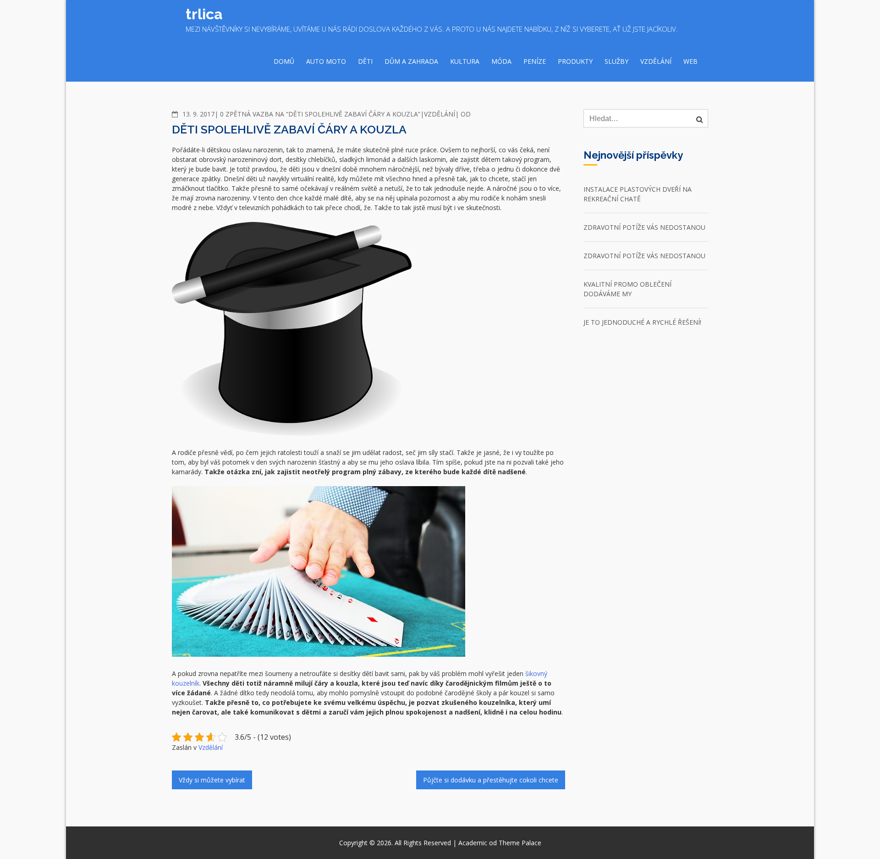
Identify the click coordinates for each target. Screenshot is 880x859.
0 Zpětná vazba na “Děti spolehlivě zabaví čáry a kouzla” (320, 114)
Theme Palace (520, 842)
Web (690, 61)
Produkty (575, 61)
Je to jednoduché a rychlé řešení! (642, 322)
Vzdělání (655, 61)
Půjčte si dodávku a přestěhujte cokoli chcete (490, 780)
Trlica (204, 14)
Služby (616, 61)
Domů (284, 61)
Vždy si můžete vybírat (212, 780)
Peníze (534, 61)
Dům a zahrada (411, 61)
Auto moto (326, 61)
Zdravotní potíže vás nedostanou (644, 227)
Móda (501, 61)
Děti (365, 61)
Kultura (464, 61)
